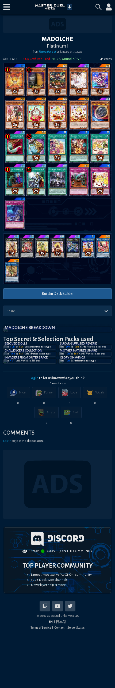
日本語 (61, 622)
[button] (6, 7)
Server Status (76, 627)
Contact (59, 627)
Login (34, 378)
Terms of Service (40, 627)
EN (51, 622)
